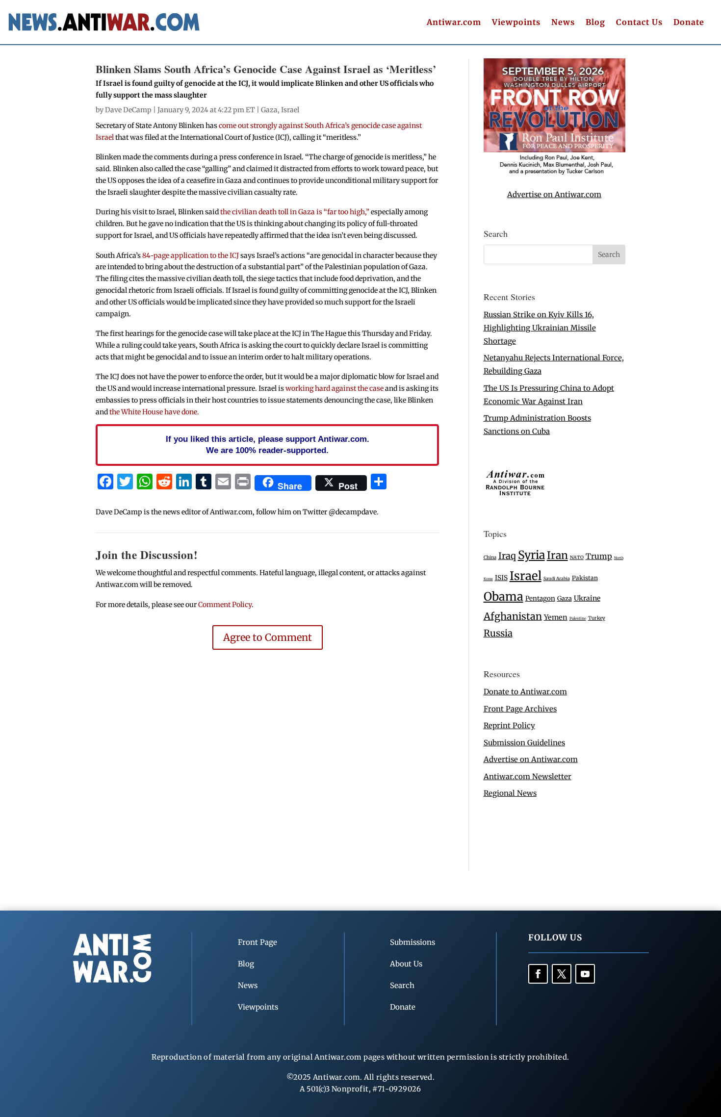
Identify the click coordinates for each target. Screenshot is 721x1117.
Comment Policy (225, 604)
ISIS (501, 578)
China (490, 557)
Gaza (269, 109)
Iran (557, 555)
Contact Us (639, 23)
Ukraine (587, 598)
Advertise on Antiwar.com (554, 194)
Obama (503, 596)
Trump (599, 556)
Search (402, 985)
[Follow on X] (561, 974)
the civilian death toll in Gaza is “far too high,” (294, 211)
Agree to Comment (267, 637)
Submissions (412, 942)
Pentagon (540, 598)
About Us (406, 963)
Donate (688, 23)
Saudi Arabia (556, 578)
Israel (290, 109)
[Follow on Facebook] (538, 974)
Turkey (596, 618)
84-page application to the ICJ (190, 255)
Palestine (577, 618)
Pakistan (585, 578)
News (563, 23)
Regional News (510, 793)
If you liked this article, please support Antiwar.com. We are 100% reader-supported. (267, 445)
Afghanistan (513, 616)
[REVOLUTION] (554, 173)
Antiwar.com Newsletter (527, 776)
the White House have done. (154, 411)
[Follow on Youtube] (585, 974)
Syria (531, 555)
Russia (498, 633)
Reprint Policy (509, 725)
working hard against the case (334, 388)
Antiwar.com (454, 23)
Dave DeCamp (128, 109)
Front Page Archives (520, 708)
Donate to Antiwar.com (525, 691)
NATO (577, 557)
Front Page (257, 942)
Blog (595, 23)
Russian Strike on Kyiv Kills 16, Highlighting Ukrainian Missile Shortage (540, 328)
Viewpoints (516, 23)
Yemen (555, 617)
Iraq (507, 555)
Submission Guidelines (524, 742)
